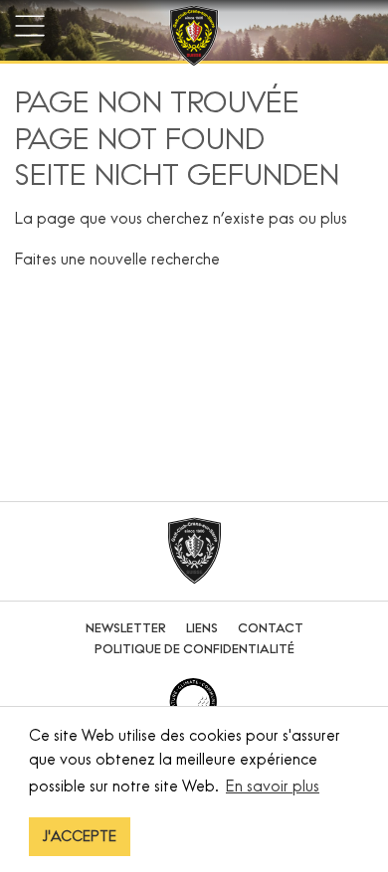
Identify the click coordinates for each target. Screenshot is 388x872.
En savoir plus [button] (272, 785)
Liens (202, 627)
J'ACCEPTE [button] (79, 836)
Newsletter (126, 627)
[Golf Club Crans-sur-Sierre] (194, 39)
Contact (270, 627)
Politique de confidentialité (194, 648)
